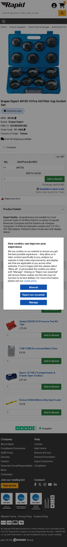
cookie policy (30, 280)
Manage (33, 302)
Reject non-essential (33, 295)
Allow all (33, 287)
